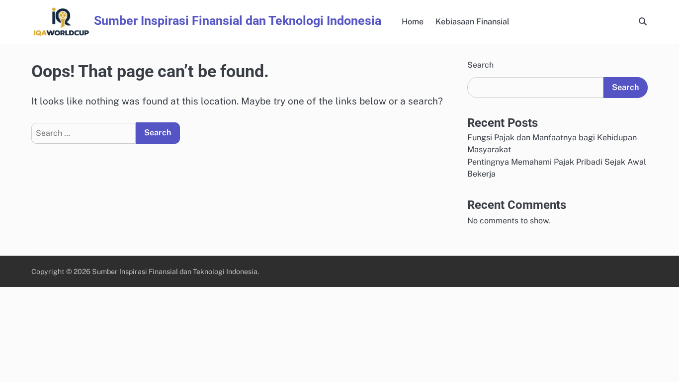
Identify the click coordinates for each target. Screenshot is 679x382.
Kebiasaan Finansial (472, 21)
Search (480, 65)
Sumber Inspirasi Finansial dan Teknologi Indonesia (237, 20)
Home (413, 21)
